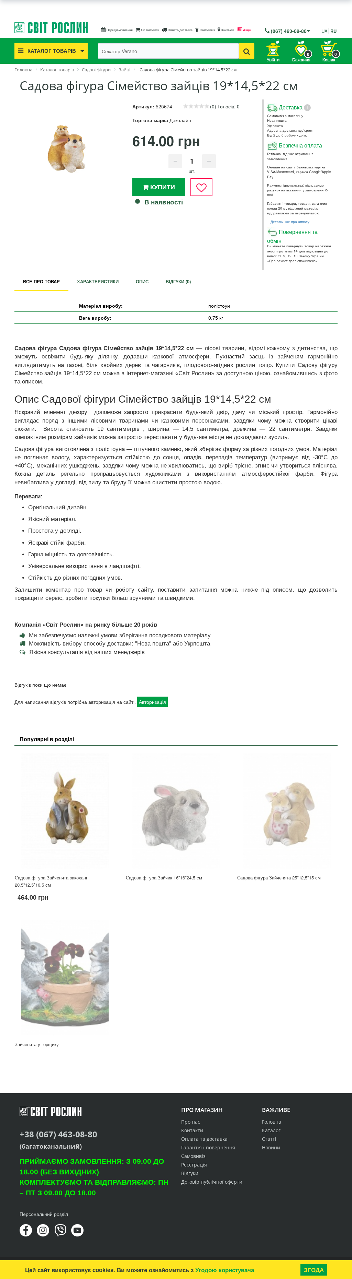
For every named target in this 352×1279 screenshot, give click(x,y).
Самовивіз (207, 30)
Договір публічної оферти (211, 1182)
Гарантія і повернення (208, 1147)
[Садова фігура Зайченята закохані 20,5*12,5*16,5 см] (65, 811)
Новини (271, 1147)
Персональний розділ (44, 1213)
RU (333, 31)
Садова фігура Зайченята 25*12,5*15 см (279, 877)
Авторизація (152, 701)
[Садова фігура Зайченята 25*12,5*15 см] (287, 811)
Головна (271, 1121)
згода (314, 1270)
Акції (246, 30)
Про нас (190, 1121)
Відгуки (189, 1173)
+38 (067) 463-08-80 (58, 1134)
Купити (161, 186)
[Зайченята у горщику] (65, 977)
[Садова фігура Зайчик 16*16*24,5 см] (176, 811)
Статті (269, 1139)
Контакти (227, 30)
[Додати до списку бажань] (201, 187)
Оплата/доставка (179, 30)
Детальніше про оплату (290, 221)
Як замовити (149, 30)
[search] (246, 51)
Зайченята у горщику (37, 1044)
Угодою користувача (224, 1270)
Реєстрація (194, 1164)
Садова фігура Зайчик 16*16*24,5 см (164, 877)
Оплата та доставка (204, 1139)
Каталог (271, 1130)
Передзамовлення (119, 30)
